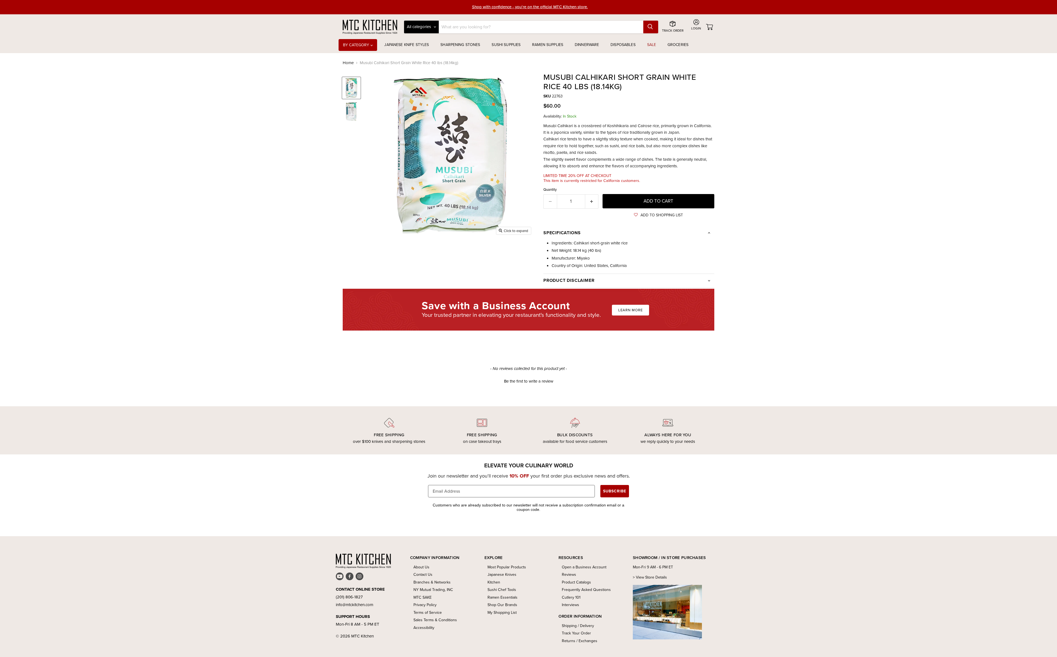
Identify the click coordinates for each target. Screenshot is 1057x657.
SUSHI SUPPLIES (506, 45)
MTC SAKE (422, 597)
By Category (357, 45)
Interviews (570, 605)
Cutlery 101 (571, 597)
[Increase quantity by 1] (592, 201)
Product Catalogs (576, 582)
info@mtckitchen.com (354, 605)
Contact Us (422, 574)
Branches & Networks (432, 582)
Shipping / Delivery (578, 626)
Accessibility (423, 628)
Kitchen (493, 582)
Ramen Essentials (502, 597)
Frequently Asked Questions (586, 590)
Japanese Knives (501, 574)
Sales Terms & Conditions (435, 620)
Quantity (550, 189)
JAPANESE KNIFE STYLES (406, 45)
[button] (658, 215)
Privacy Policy (425, 605)
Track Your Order (576, 633)
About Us (421, 567)
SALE (651, 45)
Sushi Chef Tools (501, 590)
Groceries (678, 45)
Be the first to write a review (528, 381)
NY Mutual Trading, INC (433, 590)
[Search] (650, 27)
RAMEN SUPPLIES (547, 45)
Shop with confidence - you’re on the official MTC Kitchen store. (530, 7)
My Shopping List (502, 612)
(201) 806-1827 (349, 597)
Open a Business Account (584, 567)
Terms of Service (427, 612)
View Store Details (651, 577)
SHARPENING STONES (460, 45)
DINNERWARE (587, 45)
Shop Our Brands (502, 605)
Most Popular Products (506, 567)
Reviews (569, 574)
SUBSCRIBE (614, 491)
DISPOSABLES (623, 45)
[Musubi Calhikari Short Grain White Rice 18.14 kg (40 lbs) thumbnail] (351, 88)
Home (348, 63)
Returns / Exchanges (579, 641)
